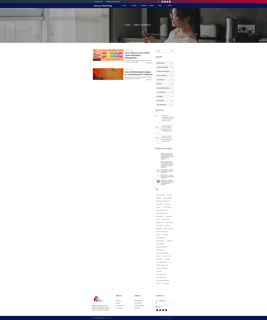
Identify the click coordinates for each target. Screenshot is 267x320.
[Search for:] (149, 1)
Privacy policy (169, 318)
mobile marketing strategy (161, 247)
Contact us (160, 296)
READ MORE (149, 62)
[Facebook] (162, 1)
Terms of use (163, 318)
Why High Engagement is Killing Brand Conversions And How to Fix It (167, 118)
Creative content (165, 219)
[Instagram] (170, 1)
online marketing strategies (162, 253)
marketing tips (170, 240)
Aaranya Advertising (103, 5)
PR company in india (167, 256)
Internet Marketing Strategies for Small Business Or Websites (138, 73)
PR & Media (160, 96)
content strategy (159, 216)
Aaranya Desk (160, 63)
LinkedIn (158, 234)
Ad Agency (169, 195)
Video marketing (165, 283)
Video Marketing (161, 105)
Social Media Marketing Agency (162, 280)
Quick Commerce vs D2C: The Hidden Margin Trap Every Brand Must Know (167, 128)
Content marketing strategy (162, 213)
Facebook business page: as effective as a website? (167, 157)
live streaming (165, 234)
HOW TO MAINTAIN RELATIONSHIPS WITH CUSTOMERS (167, 163)
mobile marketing (160, 244)
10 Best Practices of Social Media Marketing (167, 176)
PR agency (158, 256)
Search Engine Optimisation (162, 262)
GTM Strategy (161, 80)
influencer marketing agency (162, 231)
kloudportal (164, 175)
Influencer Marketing (163, 88)
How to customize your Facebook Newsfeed (167, 154)
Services (138, 296)
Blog (128, 24)
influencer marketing (168, 228)
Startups (158, 283)
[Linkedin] (167, 1)
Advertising (158, 198)
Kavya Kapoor (164, 170)
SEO (171, 262)
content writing (169, 216)
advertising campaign (167, 198)
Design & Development (163, 71)
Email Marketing (159, 225)
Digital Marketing (98, 79)
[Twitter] (165, 1)
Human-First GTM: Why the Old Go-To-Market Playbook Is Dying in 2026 (167, 138)
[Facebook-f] (157, 310)
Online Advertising (160, 250)
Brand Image (167, 204)
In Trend (159, 84)
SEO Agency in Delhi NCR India (162, 265)
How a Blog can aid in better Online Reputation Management (137, 55)
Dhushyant (164, 180)
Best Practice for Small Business (162, 201)
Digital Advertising (160, 222)
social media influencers (161, 274)
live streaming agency (160, 237)
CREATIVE (158, 219)
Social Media (97, 59)
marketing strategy (160, 240)
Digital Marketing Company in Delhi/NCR (167, 165)
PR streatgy (167, 259)
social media (158, 271)
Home (119, 24)
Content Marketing (162, 67)
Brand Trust (158, 207)
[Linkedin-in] (163, 310)
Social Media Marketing (161, 277)
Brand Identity (159, 204)
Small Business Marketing (161, 268)
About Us (119, 296)
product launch (159, 259)
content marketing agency (161, 210)
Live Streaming (161, 92)
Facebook (167, 225)
